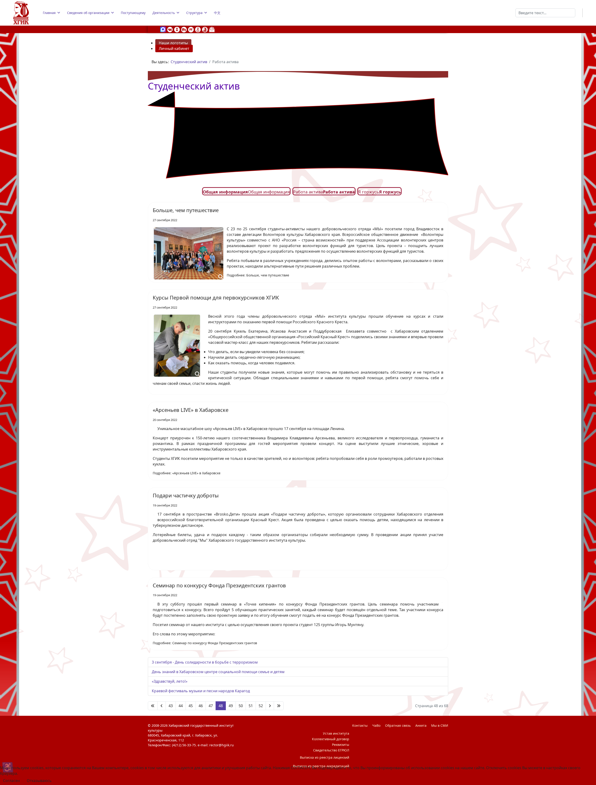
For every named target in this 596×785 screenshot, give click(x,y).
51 (251, 705)
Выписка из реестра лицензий (324, 757)
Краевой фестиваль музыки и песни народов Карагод (201, 690)
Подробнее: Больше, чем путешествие (258, 275)
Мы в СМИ (439, 725)
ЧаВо (376, 725)
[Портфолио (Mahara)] (198, 29)
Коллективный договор (330, 739)
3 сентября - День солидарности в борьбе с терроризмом (205, 662)
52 (261, 705)
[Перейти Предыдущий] (161, 705)
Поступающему (133, 12)
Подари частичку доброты (186, 495)
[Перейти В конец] (279, 705)
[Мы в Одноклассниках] (177, 29)
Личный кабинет (174, 48)
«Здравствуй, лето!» (169, 681)
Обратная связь (398, 725)
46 (201, 705)
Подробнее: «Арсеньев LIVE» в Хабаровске (186, 473)
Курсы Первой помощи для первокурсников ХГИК (216, 297)
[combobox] (545, 12)
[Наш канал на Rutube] (191, 29)
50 (241, 705)
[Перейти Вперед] (270, 705)
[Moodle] (184, 29)
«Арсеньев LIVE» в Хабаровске (190, 409)
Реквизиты (340, 744)
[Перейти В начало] (153, 705)
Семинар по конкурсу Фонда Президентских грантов (219, 585)
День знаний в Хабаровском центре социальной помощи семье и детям (218, 671)
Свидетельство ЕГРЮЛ (331, 750)
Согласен (11, 780)
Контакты (360, 725)
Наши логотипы (173, 42)
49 (231, 705)
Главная (49, 12)
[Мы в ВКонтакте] (170, 29)
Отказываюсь (39, 780)
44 (181, 705)
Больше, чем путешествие (186, 210)
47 (211, 705)
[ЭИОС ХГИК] (205, 29)
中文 (217, 12)
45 (191, 705)
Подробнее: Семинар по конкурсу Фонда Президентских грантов (205, 643)
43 (171, 705)
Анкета (421, 725)
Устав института (336, 733)
